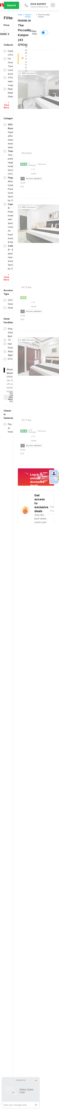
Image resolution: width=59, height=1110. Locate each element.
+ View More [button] (6, 105)
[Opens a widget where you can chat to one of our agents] (20, 1092)
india (20, 14)
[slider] (5, 30)
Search (11, 5)
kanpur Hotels (28, 15)
